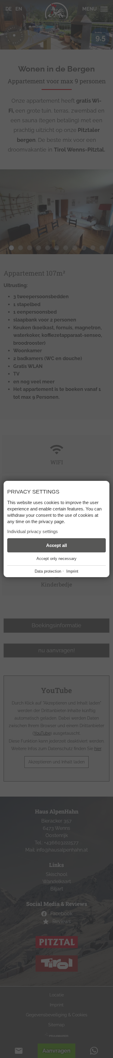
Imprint (72, 571)
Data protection (48, 571)
